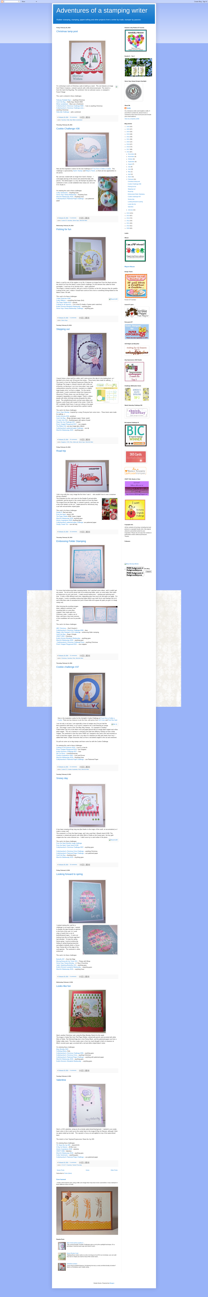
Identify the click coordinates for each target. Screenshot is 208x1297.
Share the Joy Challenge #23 (65, 422)
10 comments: (74, 439)
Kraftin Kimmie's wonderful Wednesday (68, 967)
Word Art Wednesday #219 (64, 757)
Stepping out (63, 329)
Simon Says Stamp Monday (65, 963)
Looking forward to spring (69, 874)
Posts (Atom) (68, 1173)
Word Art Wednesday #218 (64, 1153)
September (131, 161)
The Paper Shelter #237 (63, 302)
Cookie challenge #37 (67, 667)
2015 (128, 213)
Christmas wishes (72, 1264)
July (129, 166)
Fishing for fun (63, 229)
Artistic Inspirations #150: (64, 520)
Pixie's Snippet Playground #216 (66, 644)
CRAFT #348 (60, 1151)
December (131, 154)
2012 (128, 220)
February (131, 179)
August (130, 164)
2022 (128, 136)
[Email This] (81, 117)
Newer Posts (60, 1170)
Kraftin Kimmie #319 (62, 416)
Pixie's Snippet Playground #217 (66, 424)
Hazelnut (63, 120)
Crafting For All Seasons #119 (65, 747)
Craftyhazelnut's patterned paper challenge (69, 428)
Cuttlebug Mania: (61, 1051)
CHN (68, 442)
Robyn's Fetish (90, 171)
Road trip (61, 450)
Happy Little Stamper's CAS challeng (68, 632)
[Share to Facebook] (87, 117)
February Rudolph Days (64, 100)
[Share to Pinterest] (89, 117)
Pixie (71, 442)
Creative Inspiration (72, 769)
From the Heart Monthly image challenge (69, 843)
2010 (128, 226)
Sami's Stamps (78, 171)
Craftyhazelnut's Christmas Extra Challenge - (70, 851)
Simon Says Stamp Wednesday (66, 194)
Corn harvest (61, 1179)
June (129, 169)
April (129, 174)
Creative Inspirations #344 (64, 755)
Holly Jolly (69, 120)
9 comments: (73, 976)
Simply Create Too (62, 524)
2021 (128, 139)
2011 (128, 223)
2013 (128, 218)
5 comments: (73, 218)
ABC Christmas (61, 628)
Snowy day (62, 778)
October (130, 159)
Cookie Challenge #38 (68, 128)
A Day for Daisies (61, 1147)
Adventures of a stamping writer (101, 10)
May (129, 171)
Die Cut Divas (60, 753)
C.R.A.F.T (63, 1165)
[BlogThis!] (83, 117)
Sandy (129, 108)
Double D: (59, 512)
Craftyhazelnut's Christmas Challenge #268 (70, 630)
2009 (128, 228)
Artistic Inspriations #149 (64, 1149)
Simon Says (76, 220)
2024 (128, 131)
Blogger (112, 1283)
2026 (128, 126)
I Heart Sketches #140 (63, 298)
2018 (128, 147)
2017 (128, 149)
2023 (128, 134)
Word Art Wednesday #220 (64, 196)
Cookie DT (64, 220)
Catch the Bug (60, 102)
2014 (128, 215)
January (130, 210)
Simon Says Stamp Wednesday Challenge (69, 308)
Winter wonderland (62, 104)
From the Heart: (61, 514)
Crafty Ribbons (61, 300)
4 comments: (73, 1070)
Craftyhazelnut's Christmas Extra (66, 1055)
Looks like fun (63, 986)
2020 (128, 142)
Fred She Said (112, 720)
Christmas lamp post (67, 31)
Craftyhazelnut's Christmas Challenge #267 (69, 847)
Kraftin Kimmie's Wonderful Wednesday (69, 1061)
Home (87, 1170)
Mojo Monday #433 (62, 1049)
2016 (128, 152)
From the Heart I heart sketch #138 (67, 845)
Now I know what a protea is (75, 1243)
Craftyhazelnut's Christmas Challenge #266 (69, 1053)
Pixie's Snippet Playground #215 (66, 749)
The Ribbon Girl (61, 426)
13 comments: (74, 117)
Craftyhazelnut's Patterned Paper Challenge (70, 198)
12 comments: (74, 655)
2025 (128, 129)
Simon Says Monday (62, 412)
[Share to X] (85, 117)
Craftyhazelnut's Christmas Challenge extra (70, 108)
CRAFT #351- (60, 636)
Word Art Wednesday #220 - (65, 640)
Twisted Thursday (77, 1165)
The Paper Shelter (62, 516)
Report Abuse (130, 266)
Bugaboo (63, 442)
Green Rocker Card (72, 1253)
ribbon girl (75, 442)
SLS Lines (101, 720)
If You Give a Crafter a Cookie (101, 169)
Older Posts (114, 1170)
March (130, 177)
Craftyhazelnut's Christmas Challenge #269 (69, 106)
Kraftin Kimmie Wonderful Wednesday (68, 638)
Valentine (61, 1080)
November (131, 156)
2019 (128, 144)
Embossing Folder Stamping (71, 541)
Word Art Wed (83, 220)
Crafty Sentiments (62, 193)
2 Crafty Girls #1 (61, 420)
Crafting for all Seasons (63, 304)
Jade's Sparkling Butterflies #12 (66, 965)
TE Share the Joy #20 (63, 1145)
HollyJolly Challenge (62, 112)
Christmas (64, 658)
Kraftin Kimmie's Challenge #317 (66, 751)
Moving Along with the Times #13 (67, 961)
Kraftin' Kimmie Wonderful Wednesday (68, 306)
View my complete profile (132, 119)
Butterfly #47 (60, 959)
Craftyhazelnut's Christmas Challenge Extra (70, 642)
